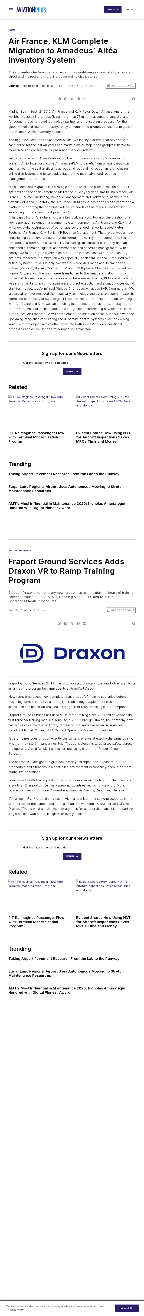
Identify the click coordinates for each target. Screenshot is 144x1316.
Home (11, 30)
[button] (11, 9)
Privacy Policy (16, 1309)
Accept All (126, 1308)
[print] (134, 99)
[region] (72, 1308)
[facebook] (59, 99)
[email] (84, 99)
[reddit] (78, 99)
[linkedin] (65, 99)
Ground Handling (19, 550)
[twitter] (72, 99)
